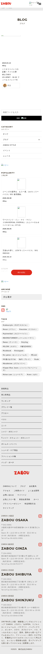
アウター (5, 413)
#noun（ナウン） (9, 329)
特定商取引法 (30, 504)
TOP (3, 8)
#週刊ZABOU (26, 346)
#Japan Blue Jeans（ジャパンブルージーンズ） (20, 369)
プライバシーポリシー (12, 504)
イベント (6, 150)
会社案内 (32, 486)
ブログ (5, 139)
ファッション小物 (8, 456)
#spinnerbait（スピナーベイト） (15, 334)
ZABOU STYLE (9, 145)
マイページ (21, 495)
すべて (5, 134)
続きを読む (21, 272)
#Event (34, 355)
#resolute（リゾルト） (28, 329)
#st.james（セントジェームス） (15, 355)
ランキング (5, 401)
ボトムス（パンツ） (9, 444)
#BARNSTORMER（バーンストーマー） (19, 338)
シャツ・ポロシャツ (9, 432)
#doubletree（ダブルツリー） (14, 363)
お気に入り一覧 (9, 499)
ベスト (4, 419)
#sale (36, 359)
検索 (18, 118)
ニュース (6, 156)
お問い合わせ (8, 495)
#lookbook (7, 351)
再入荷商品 (5, 395)
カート (36, 499)
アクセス (6, 491)
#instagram (19, 351)
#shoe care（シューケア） (13, 374)
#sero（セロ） (32, 374)
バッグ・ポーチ (7, 462)
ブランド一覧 (6, 407)
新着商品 (5, 389)
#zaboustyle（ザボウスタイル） (15, 325)
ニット (4, 425)
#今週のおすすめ (9, 359)
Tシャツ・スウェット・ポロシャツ (15, 438)
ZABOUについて (10, 486)
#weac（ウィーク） (10, 342)
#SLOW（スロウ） (10, 346)
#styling (24, 342)
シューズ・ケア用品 (9, 450)
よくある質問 (33, 491)
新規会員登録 (24, 499)
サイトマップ (8, 508)
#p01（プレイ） (25, 359)
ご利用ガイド (19, 491)
